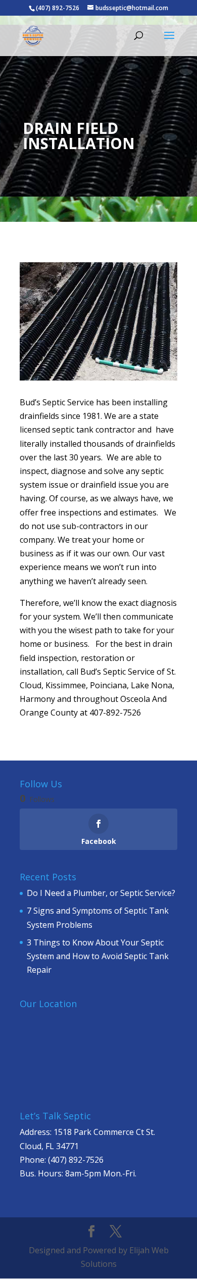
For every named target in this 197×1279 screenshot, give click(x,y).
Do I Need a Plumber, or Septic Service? (101, 892)
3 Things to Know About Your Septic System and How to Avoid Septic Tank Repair (98, 956)
